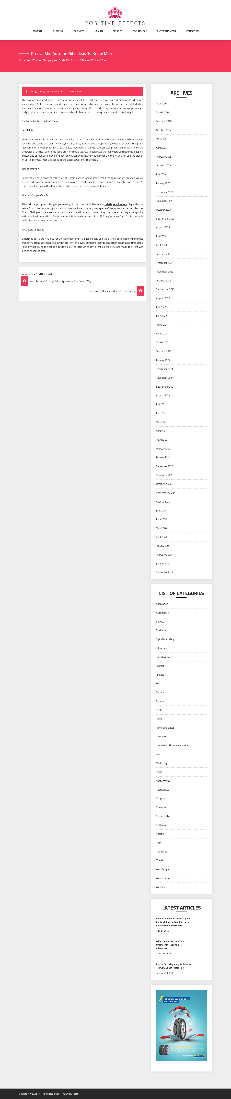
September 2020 (165, 493)
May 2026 (161, 103)
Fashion (160, 666)
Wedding (160, 887)
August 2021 (163, 395)
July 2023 (161, 236)
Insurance (161, 736)
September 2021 (165, 387)
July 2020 (161, 510)
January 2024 (163, 183)
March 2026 (162, 112)
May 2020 (161, 528)
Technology (139, 31)
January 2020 (163, 563)
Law (158, 754)
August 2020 (163, 502)
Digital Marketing (165, 639)
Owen (30, 91)
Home (159, 719)
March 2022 (162, 342)
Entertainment (166, 31)
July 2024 (161, 174)
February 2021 (163, 449)
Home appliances (165, 728)
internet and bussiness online (172, 745)
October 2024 (163, 165)
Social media (163, 816)
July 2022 (161, 307)
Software (161, 825)
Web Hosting (163, 878)
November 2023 (164, 201)
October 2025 (163, 130)
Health (99, 31)
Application (162, 604)
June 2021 (161, 413)
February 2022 (163, 351)
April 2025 (161, 148)
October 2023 (163, 210)
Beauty (160, 621)
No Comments (77, 91)
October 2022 (163, 280)
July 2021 (161, 404)
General (37, 31)
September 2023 (165, 219)
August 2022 (163, 298)
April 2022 (161, 333)
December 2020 (164, 466)
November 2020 (164, 475)
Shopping (58, 31)
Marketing (161, 763)
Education (192, 31)
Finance (117, 31)
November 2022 (164, 272)
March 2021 (162, 440)
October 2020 (163, 484)
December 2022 (164, 263)
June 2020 (161, 519)
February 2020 (163, 555)
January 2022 (163, 360)
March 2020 (162, 546)
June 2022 (161, 316)
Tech (158, 843)
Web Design (162, 869)
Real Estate (162, 790)
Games (160, 692)
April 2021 (161, 431)
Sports (160, 834)
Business (79, 31)
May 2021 (161, 422)
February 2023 (163, 254)
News (159, 772)
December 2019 (164, 572)
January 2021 (163, 457)
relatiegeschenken (116, 204)
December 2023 (164, 192)
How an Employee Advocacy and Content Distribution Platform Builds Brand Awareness (173, 922)
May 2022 (161, 325)
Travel (159, 860)
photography (163, 781)
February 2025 (163, 157)
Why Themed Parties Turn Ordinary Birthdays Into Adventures (170, 944)
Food (158, 683)
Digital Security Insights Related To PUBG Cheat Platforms (173, 965)
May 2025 (161, 139)
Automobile (162, 613)
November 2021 (164, 378)
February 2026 (163, 121)
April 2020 (161, 537)
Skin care (161, 807)
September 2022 (165, 289)
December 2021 (164, 369)
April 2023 (161, 245)
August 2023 (163, 227)
